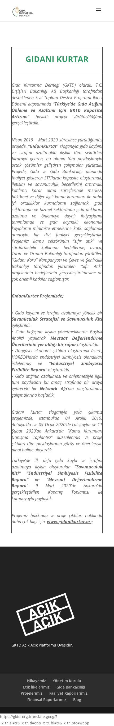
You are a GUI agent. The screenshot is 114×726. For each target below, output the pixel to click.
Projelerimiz (31, 693)
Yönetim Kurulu (67, 680)
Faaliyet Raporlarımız (68, 693)
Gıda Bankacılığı (70, 687)
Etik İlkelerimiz (36, 687)
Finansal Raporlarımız (46, 699)
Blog (77, 699)
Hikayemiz (36, 680)
